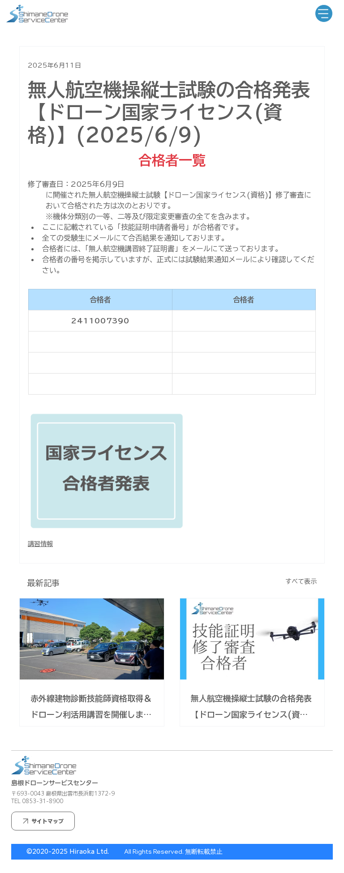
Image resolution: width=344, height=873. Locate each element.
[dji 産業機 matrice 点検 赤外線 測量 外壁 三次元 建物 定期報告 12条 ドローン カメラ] (92, 638)
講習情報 (40, 544)
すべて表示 (301, 581)
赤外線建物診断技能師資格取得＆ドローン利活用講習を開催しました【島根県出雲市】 (90, 708)
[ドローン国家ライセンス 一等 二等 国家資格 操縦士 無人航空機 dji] (252, 638)
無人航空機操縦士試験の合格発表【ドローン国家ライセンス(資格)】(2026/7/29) (251, 708)
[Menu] (324, 13)
